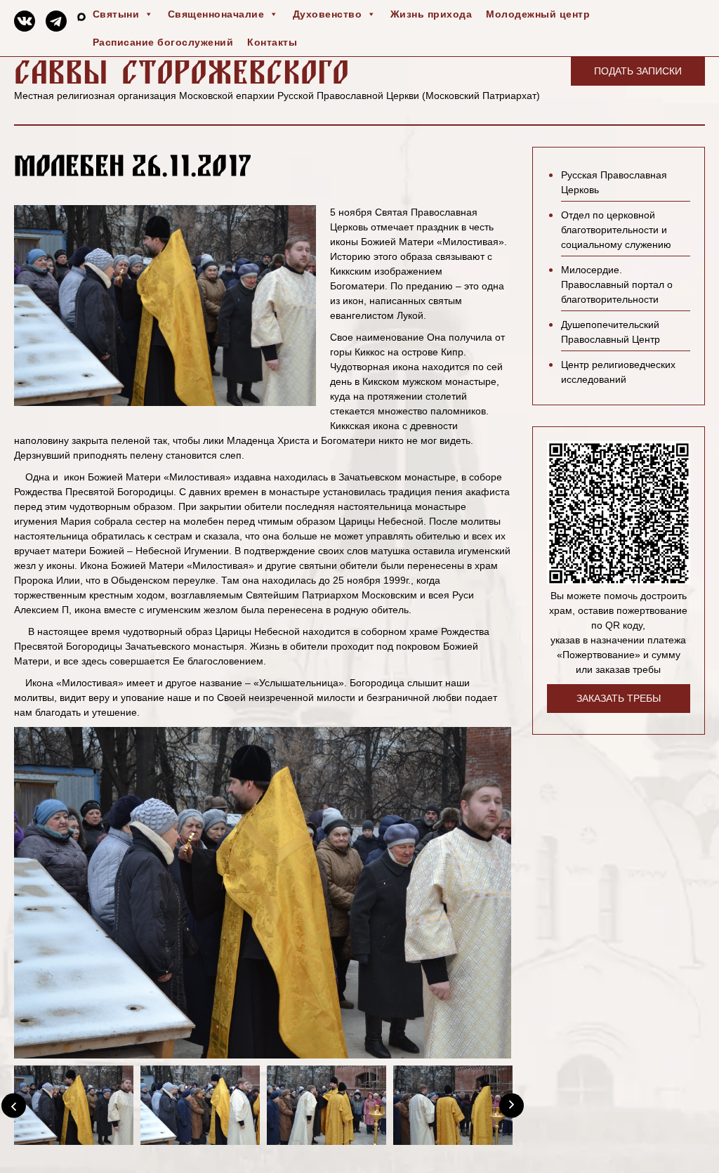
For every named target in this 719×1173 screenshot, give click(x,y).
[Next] (511, 1105)
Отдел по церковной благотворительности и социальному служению (616, 229)
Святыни (116, 14)
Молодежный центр (538, 14)
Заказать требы (618, 698)
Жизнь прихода (431, 14)
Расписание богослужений (163, 42)
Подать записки (638, 71)
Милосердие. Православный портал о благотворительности (617, 284)
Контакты (272, 42)
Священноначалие (216, 14)
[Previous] (13, 1105)
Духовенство (327, 14)
